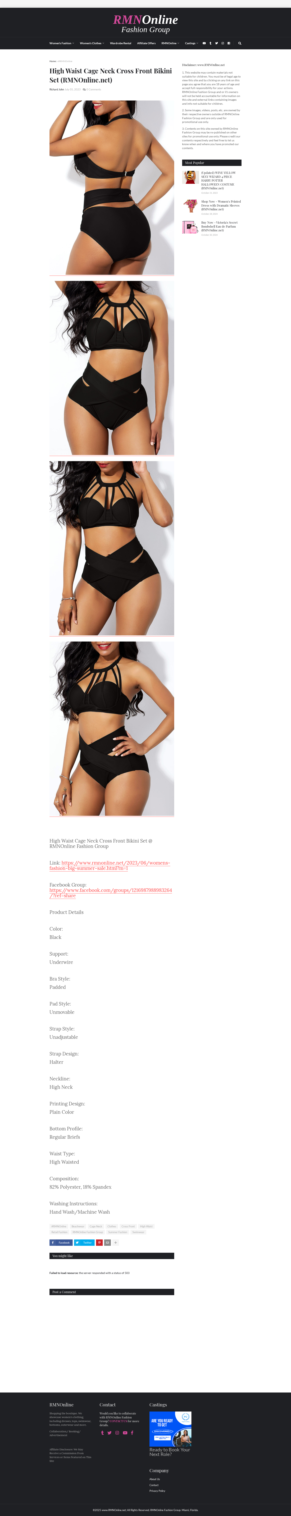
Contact (154, 1485)
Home (52, 61)
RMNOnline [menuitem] (169, 43)
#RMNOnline (65, 61)
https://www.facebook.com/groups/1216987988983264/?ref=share (110, 893)
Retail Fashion (59, 1232)
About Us (154, 1479)
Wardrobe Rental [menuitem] (120, 43)
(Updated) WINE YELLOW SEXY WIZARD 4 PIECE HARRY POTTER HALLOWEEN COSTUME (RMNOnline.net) (218, 180)
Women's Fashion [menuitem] (60, 43)
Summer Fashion (117, 1232)
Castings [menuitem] (190, 43)
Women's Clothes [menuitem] (90, 43)
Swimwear (138, 1232)
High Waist (146, 1226)
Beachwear (78, 1226)
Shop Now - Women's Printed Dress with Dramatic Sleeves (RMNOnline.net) (221, 205)
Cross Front (128, 1226)
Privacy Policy (157, 1490)
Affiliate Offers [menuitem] (146, 43)
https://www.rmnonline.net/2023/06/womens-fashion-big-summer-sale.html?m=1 (109, 865)
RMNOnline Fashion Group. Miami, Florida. (174, 1510)
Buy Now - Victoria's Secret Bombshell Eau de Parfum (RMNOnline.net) (219, 226)
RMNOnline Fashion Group (88, 1232)
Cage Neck (96, 1226)
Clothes (111, 1226)
